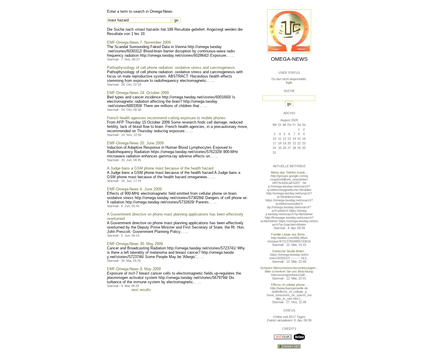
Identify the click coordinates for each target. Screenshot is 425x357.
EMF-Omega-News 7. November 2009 (139, 42)
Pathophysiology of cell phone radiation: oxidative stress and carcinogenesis (171, 67)
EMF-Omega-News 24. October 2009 (138, 93)
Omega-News (289, 59)
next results (141, 290)
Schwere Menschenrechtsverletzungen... (289, 268)
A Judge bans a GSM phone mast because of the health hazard (160, 168)
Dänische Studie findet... (289, 251)
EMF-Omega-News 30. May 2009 (135, 244)
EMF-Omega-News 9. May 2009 (134, 269)
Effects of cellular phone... (289, 284)
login (289, 82)
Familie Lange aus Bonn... (289, 234)
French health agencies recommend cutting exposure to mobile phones (166, 118)
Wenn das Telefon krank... (289, 172)
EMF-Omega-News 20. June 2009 (135, 143)
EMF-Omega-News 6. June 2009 (134, 189)
